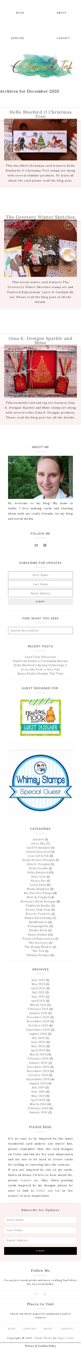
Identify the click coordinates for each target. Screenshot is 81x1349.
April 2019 (38, 1100)
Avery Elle (38, 843)
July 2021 (38, 992)
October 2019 (38, 1075)
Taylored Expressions (38, 938)
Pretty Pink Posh (38, 909)
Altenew (38, 839)
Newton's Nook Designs (38, 901)
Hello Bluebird (37, 872)
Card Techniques (38, 847)
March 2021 (38, 1005)
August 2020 (38, 1034)
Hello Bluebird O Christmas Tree (40, 114)
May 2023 (38, 984)
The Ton (38, 951)
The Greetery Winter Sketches (40, 217)
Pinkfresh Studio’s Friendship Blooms (40, 661)
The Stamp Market (38, 947)
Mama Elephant (38, 889)
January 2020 (38, 1063)
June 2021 (38, 996)
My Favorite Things (38, 893)
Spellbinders (38, 922)
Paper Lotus (66, 1338)
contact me (29, 1180)
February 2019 (38, 1108)
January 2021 (38, 1013)
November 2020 (38, 1021)
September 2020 (38, 1029)
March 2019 (38, 1104)
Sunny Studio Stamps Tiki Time (40, 673)
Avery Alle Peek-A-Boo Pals (40, 669)
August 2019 (38, 1083)
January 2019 (38, 1112)
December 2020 (38, 1017)
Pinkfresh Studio (38, 905)
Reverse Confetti (38, 914)
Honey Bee (38, 880)
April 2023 (38, 988)
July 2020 (38, 1038)
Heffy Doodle (38, 868)
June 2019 (38, 1091)
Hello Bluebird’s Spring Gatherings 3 (40, 665)
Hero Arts (38, 876)
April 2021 (38, 1000)
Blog (12, 1328)
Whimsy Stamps (38, 955)
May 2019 (38, 1096)
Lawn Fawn (38, 885)
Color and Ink (40, 65)
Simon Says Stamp (38, 918)
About (48, 1328)
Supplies (29, 1328)
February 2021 (38, 1009)
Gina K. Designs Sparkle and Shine (40, 340)
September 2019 (38, 1079)
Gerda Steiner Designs (38, 860)
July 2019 (38, 1087)
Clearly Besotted (38, 851)
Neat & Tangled (38, 897)
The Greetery (38, 942)
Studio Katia (38, 930)
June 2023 (38, 980)
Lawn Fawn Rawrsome (40, 657)
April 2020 (38, 1050)
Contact (67, 1328)
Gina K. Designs (38, 864)
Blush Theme (43, 1338)
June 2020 (38, 1042)
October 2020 (38, 1025)
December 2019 (38, 1067)
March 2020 (38, 1054)
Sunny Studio (37, 934)
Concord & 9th (38, 856)
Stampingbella (38, 926)
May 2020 (38, 1046)
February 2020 (38, 1058)
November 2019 (38, 1071)
